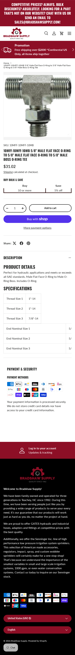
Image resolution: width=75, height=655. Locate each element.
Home (6, 63)
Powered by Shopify (37, 641)
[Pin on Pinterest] (28, 243)
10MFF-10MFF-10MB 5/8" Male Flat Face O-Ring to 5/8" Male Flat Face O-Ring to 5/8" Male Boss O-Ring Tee (36, 66)
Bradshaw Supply (19, 641)
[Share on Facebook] (21, 243)
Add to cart (50, 208)
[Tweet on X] (14, 243)
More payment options (37, 227)
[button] (62, 33)
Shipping (8, 172)
